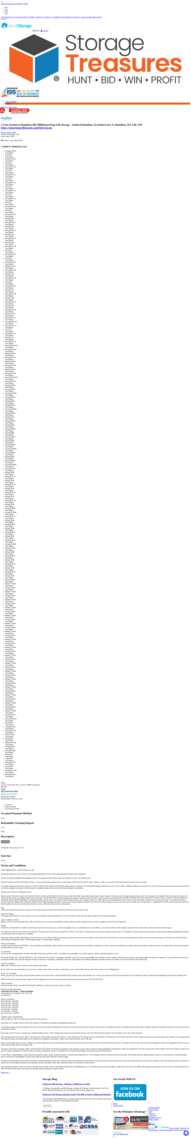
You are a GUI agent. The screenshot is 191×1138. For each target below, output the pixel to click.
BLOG (12, 17)
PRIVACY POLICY (73, 17)
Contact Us (152, 1115)
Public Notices (154, 1119)
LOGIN (25, 4)
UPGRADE (5, 17)
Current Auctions (7, 4)
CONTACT (39, 17)
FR (6, 11)
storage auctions (10, 101)
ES (6, 13)
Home (115, 1104)
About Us (152, 1114)
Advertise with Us (155, 1117)
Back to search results (8, 132)
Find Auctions (118, 1106)
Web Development (165, 1130)
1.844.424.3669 (86, 17)
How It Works (154, 1110)
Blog (15, 107)
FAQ (17, 17)
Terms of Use (184, 1128)
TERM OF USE (59, 17)
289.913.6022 (97, 17)
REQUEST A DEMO (27, 17)
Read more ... (5, 1072)
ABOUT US (48, 17)
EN (6, 9)
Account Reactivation (120, 1134)
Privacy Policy (174, 1128)
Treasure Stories (154, 1108)
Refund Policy (154, 1130)
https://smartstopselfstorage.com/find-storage (26, 127)
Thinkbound (117, 1132)
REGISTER (17, 4)
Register (8, 103)
